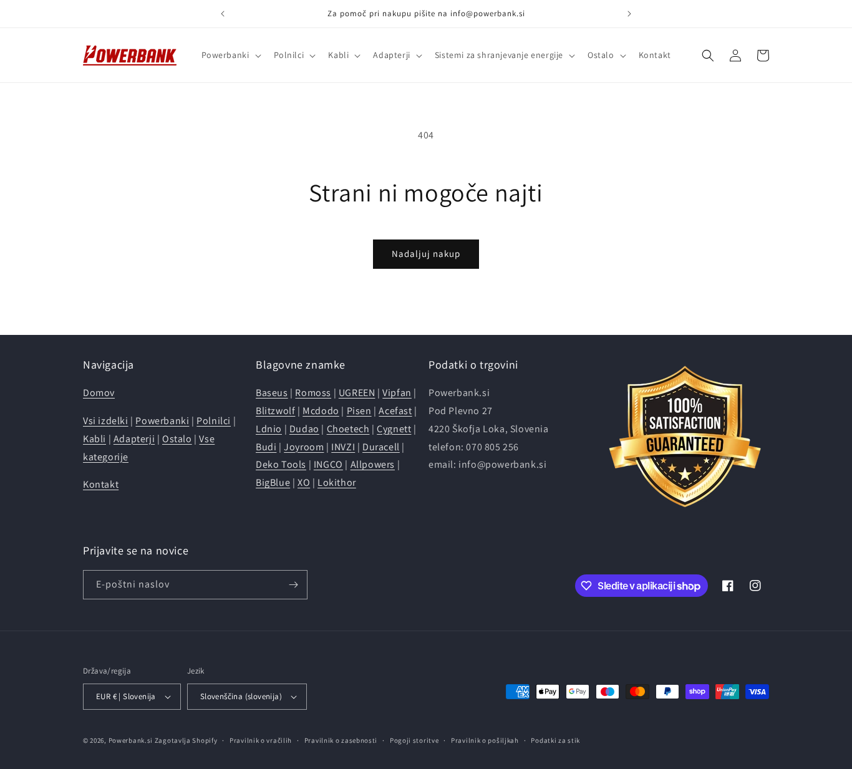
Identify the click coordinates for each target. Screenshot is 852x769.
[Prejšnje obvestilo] (222, 13)
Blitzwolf (275, 410)
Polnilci (213, 420)
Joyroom (304, 446)
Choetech (348, 428)
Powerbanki (162, 420)
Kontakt (101, 484)
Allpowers (373, 464)
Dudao (304, 428)
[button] (230, 55)
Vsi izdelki (105, 420)
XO (304, 482)
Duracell (381, 446)
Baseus (272, 392)
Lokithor (336, 482)
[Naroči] (293, 584)
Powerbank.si (131, 740)
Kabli (94, 438)
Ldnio (269, 428)
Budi (266, 446)
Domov (99, 392)
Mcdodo (321, 410)
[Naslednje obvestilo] (629, 13)
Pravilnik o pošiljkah (485, 740)
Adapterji (134, 438)
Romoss (313, 392)
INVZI (343, 446)
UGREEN (357, 392)
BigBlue (273, 482)
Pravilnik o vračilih (261, 740)
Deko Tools (281, 464)
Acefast (395, 410)
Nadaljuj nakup (426, 253)
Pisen (359, 410)
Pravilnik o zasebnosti (340, 740)
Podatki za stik (555, 740)
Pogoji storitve (414, 740)
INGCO (328, 464)
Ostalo (177, 438)
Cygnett (394, 428)
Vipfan (397, 392)
